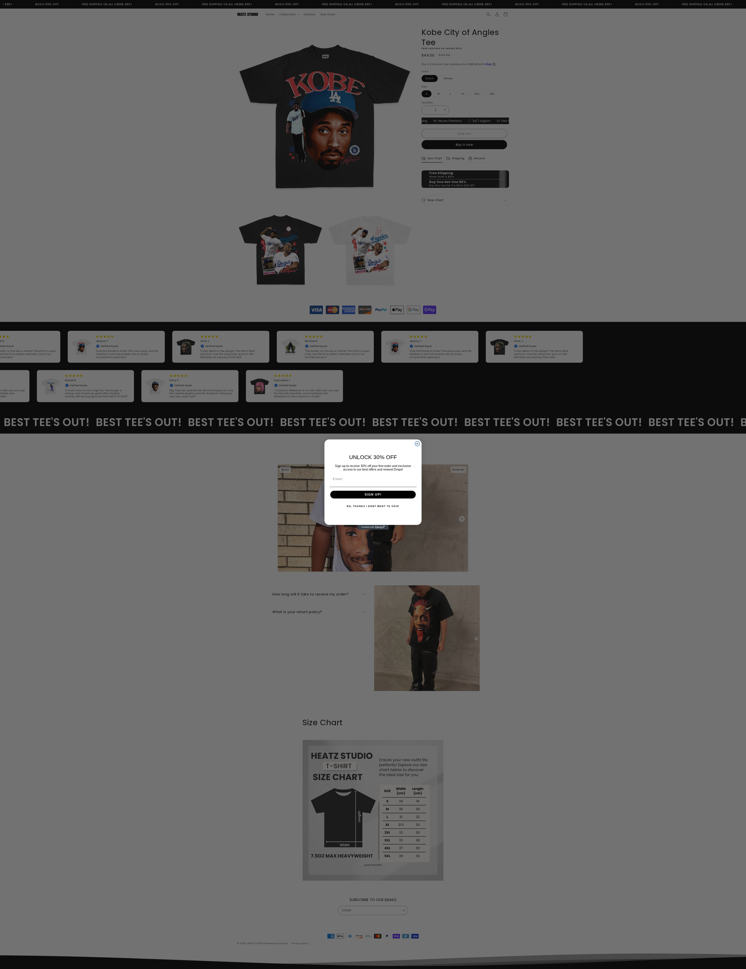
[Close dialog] (417, 443)
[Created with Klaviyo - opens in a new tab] (373, 527)
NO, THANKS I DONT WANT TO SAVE (373, 506)
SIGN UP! (373, 494)
